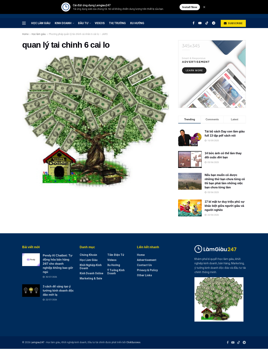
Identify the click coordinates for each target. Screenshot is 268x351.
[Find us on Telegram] (213, 23)
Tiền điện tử (115, 254)
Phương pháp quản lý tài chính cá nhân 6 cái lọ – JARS (78, 34)
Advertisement (146, 260)
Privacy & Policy (147, 270)
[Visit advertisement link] (212, 74)
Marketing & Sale (91, 278)
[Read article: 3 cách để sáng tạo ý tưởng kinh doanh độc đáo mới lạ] (31, 290)
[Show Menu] (24, 23)
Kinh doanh (63, 23)
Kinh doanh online (91, 273)
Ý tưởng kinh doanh (116, 272)
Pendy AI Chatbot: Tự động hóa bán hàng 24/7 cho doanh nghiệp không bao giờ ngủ (58, 264)
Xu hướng (137, 23)
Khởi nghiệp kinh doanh (91, 266)
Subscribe (235, 23)
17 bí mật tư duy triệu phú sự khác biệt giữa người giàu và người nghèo (224, 206)
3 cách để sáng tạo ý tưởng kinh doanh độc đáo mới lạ (58, 290)
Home (25, 34)
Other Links (144, 275)
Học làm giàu (40, 23)
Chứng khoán (88, 254)
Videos (100, 23)
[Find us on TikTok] (206, 23)
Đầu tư (83, 23)
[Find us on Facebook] (193, 23)
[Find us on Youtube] (199, 23)
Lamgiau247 (37, 342)
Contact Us (144, 265)
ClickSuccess (133, 342)
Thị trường (117, 23)
